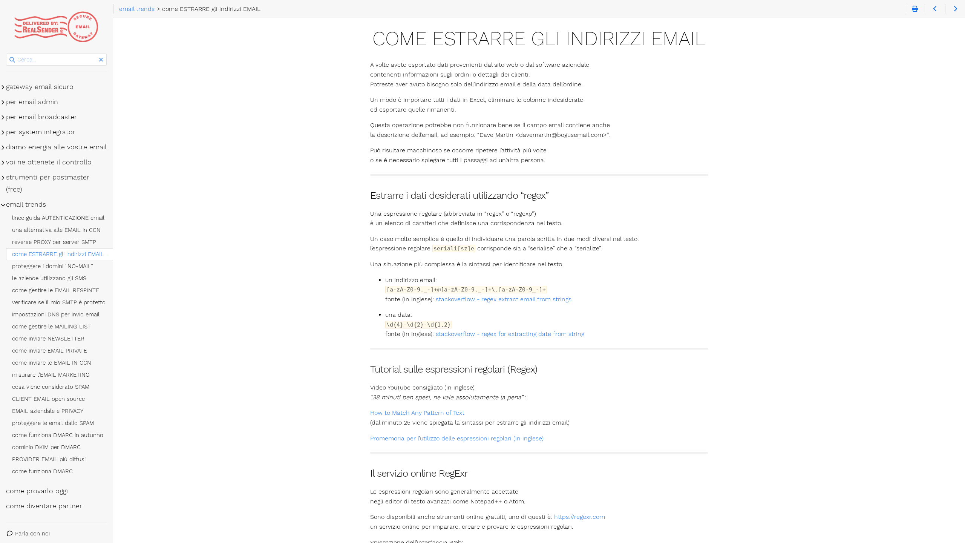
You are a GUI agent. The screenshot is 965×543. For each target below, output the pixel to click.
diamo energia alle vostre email (56, 147)
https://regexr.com (579, 516)
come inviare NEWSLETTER (48, 338)
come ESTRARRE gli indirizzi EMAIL (58, 254)
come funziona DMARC (42, 471)
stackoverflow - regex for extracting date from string (510, 333)
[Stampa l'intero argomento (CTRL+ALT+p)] (915, 9)
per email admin (32, 102)
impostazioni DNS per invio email (56, 314)
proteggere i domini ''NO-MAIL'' (52, 266)
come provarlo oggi (37, 491)
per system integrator (40, 132)
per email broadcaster (41, 117)
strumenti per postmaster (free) (47, 183)
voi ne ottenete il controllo (49, 162)
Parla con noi (32, 533)
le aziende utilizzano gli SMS (49, 278)
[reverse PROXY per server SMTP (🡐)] (935, 9)
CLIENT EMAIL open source (48, 399)
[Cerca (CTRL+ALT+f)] (12, 59)
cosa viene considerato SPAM (50, 386)
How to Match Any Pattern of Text (417, 412)
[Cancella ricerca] (101, 59)
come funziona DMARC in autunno (57, 435)
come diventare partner (44, 506)
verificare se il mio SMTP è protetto (59, 302)
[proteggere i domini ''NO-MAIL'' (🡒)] (955, 9)
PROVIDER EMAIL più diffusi (49, 459)
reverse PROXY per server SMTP (54, 242)
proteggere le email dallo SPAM (53, 423)
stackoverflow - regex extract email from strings (503, 299)
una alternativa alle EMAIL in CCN (56, 230)
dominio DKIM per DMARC (46, 447)
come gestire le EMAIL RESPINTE (55, 290)
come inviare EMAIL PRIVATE (49, 350)
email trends (26, 204)
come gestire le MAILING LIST (51, 326)
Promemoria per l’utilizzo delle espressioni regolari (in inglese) (457, 438)
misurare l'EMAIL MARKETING (51, 374)
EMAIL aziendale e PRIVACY (47, 411)
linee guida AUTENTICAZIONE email (58, 218)
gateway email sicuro (40, 86)
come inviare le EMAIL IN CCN (51, 362)
